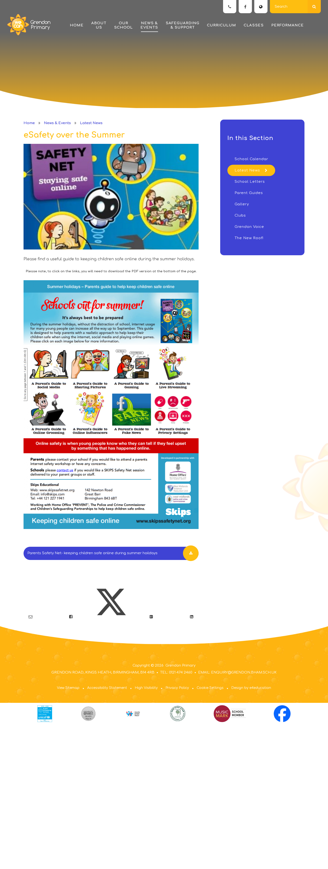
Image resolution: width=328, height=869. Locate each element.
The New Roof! (249, 238)
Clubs (240, 215)
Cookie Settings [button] (210, 688)
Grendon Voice (249, 227)
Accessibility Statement (107, 688)
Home (29, 123)
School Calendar (251, 159)
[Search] (314, 6)
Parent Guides (249, 193)
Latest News (91, 123)
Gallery (242, 204)
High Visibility (146, 688)
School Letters (250, 182)
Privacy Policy (177, 688)
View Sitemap (68, 688)
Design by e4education (251, 688)
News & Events (57, 123)
